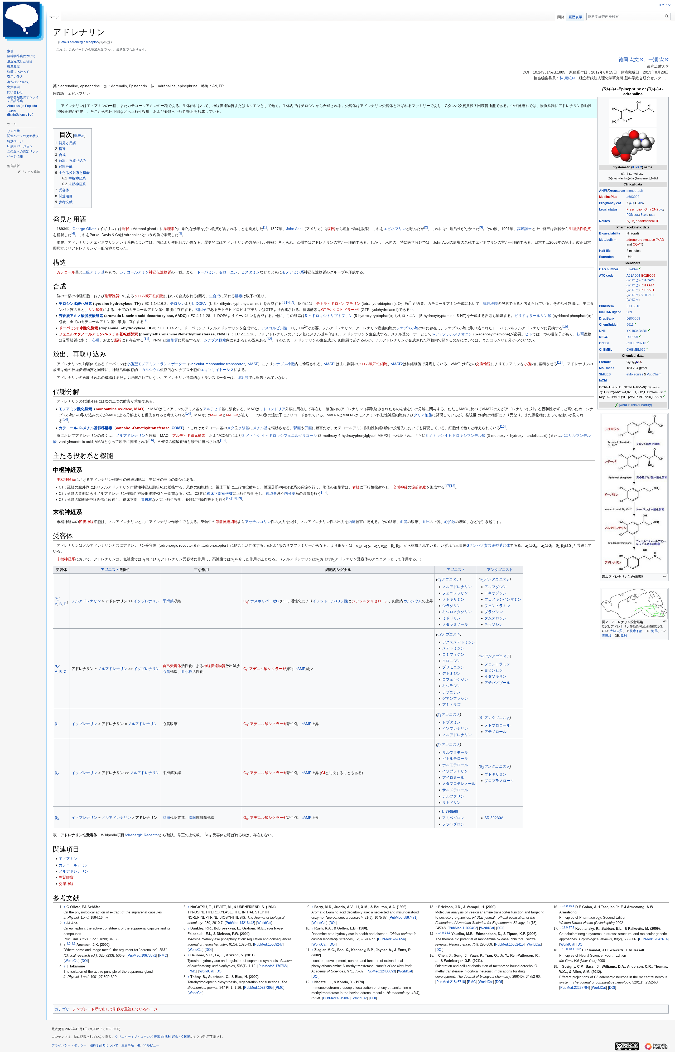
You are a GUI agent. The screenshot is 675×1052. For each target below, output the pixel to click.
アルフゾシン (495, 587)
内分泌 (289, 493)
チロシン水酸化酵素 (75, 303)
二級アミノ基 (94, 272)
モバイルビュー (148, 1045)
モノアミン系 (293, 272)
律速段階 (490, 303)
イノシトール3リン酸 (330, 601)
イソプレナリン (147, 601)
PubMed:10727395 (258, 988)
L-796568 (450, 811)
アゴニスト (110, 569)
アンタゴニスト (500, 569)
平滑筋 (168, 601)
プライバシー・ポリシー (69, 1045)
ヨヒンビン (493, 670)
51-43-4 (632, 269)
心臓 (95, 340)
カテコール (66, 272)
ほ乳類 (243, 377)
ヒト (528, 334)
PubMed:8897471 (403, 917)
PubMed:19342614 (653, 939)
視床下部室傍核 (220, 493)
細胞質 (172, 340)
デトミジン (451, 673)
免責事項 (127, 1045)
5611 (630, 324)
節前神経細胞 (226, 522)
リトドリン (451, 802)
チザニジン (451, 692)
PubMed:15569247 (268, 944)
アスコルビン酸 (274, 328)
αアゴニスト (448, 579)
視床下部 (636, 631)
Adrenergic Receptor (141, 835)
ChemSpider (608, 324)
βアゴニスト (448, 714)
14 (188, 413)
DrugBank (606, 318)
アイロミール (453, 777)
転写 (580, 334)
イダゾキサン (495, 676)
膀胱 (192, 817)
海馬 (654, 631)
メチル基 (260, 428)
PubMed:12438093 (381, 971)
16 (151, 440)
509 (629, 312)
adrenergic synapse (640, 240)
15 (502, 426)
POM (630, 215)
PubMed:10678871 (142, 955)
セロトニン (228, 272)
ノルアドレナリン (130, 435)
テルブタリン (453, 796)
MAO (660, 240)
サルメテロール (455, 790)
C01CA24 (647, 280)
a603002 (632, 197)
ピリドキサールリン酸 (532, 316)
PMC (163, 955)
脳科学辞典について (104, 1045)
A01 (629, 275)
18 (452, 485)
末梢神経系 (66, 559)
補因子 (200, 309)
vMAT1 (330, 364)
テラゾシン (493, 624)
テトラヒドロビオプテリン (338, 303)
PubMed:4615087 (336, 998)
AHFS (603, 191)
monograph (634, 191)
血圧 (426, 522)
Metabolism (607, 240)
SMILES (605, 374)
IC (657, 221)
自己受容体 (172, 666)
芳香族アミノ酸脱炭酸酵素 (81, 316)
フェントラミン (497, 606)
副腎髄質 (112, 296)
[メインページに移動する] (23, 21)
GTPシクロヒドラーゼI (340, 309)
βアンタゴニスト (495, 718)
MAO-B (232, 415)
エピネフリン (395, 229)
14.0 (441, 932)
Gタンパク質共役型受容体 (488, 545)
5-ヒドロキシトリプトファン (329, 316)
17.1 (571, 927)
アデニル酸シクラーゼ (267, 669)
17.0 (565, 927)
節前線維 (418, 487)
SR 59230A (493, 818)
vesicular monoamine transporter (217, 364)
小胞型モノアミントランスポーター (156, 364)
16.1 (571, 905)
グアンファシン (455, 698)
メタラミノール (455, 624)
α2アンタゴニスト (495, 656)
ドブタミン (451, 722)
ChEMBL (605, 349)
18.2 (578, 949)
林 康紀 (566, 78)
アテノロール (495, 732)
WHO (631, 280)
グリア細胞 (423, 415)
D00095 (632, 337)
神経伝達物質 (160, 272)
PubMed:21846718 (450, 982)
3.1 (73, 943)
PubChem (606, 306)
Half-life (605, 251)
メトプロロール (497, 725)
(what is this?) (629, 405)
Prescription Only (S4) (642, 209)
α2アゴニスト (448, 634)
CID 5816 (633, 306)
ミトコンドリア (272, 409)
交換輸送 (483, 364)
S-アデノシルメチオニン (452, 334)
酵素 (238, 296)
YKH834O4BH (636, 331)
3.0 (68, 943)
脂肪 (166, 817)
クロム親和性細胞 (149, 296)
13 (559, 362)
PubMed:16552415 (509, 944)
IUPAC (637, 167)
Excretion (606, 257)
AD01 (636, 275)
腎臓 (297, 428)
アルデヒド (212, 409)
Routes (604, 221)
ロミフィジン (453, 654)
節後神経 (86, 522)
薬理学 (169, 229)
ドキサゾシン (495, 593)
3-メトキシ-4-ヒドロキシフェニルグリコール (279, 435)
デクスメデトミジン (458, 642)
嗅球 (624, 636)
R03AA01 (647, 290)
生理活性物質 (580, 229)
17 (447, 485)
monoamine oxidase (114, 409)
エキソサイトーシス (217, 370)
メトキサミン (453, 599)
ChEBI (604, 343)
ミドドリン (451, 618)
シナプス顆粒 (215, 340)
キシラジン (451, 686)
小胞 (527, 364)
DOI (85, 961)
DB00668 (633, 318)
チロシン (177, 303)
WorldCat (72, 961)
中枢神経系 (66, 479)
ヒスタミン (250, 272)
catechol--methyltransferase (143, 428)
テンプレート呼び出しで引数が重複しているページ (115, 1009)
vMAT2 (397, 364)
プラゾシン (493, 612)
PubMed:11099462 (463, 928)
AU (632, 203)
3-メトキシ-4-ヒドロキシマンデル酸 (455, 435)
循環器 (271, 493)
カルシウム (151, 370)
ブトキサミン (495, 774)
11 (146, 338)
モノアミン (68, 859)
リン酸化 (95, 309)
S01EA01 (647, 295)
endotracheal (645, 221)
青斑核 (606, 636)
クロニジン (451, 661)
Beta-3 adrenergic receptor (78, 42)
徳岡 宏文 (629, 59)
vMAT (253, 364)
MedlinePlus (608, 197)
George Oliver (84, 229)
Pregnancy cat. (610, 203)
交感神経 (400, 487)
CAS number (608, 269)
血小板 (186, 671)
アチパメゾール (497, 683)
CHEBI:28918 (636, 343)
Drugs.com (617, 191)
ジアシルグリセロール (370, 601)
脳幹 (118, 340)
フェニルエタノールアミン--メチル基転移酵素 (98, 334)
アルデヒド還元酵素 (188, 435)
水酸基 (243, 428)
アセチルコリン (258, 522)
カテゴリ (62, 1009)
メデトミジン (453, 648)
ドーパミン (206, 272)
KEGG (603, 337)
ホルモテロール (455, 765)
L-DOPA (198, 303)
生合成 (214, 296)
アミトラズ (451, 704)
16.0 (565, 905)
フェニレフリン (455, 593)
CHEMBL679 (635, 349)
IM (632, 221)
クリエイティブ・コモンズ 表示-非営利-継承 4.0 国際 (152, 1037)
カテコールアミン (134, 272)
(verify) (646, 405)
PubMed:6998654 (391, 939)
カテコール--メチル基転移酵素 (85, 428)
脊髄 (356, 487)
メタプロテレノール (458, 783)
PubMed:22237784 (574, 988)
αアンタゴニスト (495, 579)
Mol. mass (606, 368)
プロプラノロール (499, 781)
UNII (602, 331)
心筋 (166, 671)
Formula (605, 362)
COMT (637, 244)
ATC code (606, 275)
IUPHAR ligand (610, 312)
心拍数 (449, 522)
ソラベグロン (453, 824)
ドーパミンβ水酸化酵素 (78, 328)
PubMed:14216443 (240, 923)
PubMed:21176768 (272, 966)
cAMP (300, 669)
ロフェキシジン (455, 679)
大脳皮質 (616, 631)
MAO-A (216, 415)
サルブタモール (455, 752)
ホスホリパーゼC (264, 601)
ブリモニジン (453, 667)
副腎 (125, 229)
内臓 (352, 522)
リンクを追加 (30, 172)
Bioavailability (609, 233)
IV (627, 221)
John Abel (294, 229)
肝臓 (308, 428)
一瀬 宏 (656, 59)
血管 (403, 522)
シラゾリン (451, 606)
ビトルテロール (455, 758)
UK (637, 214)
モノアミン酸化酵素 (75, 409)
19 (239, 498)
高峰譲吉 (524, 229)
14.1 (447, 932)
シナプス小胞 (407, 328)
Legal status (608, 209)
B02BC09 (648, 275)
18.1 (571, 949)
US (641, 203)
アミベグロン (453, 818)
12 (269, 338)
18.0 (565, 949)
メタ (230, 428)
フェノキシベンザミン (502, 599)
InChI (603, 380)
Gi (323, 773)
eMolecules (634, 374)
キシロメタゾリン (457, 612)
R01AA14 (647, 285)
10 (565, 326)
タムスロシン (495, 618)
